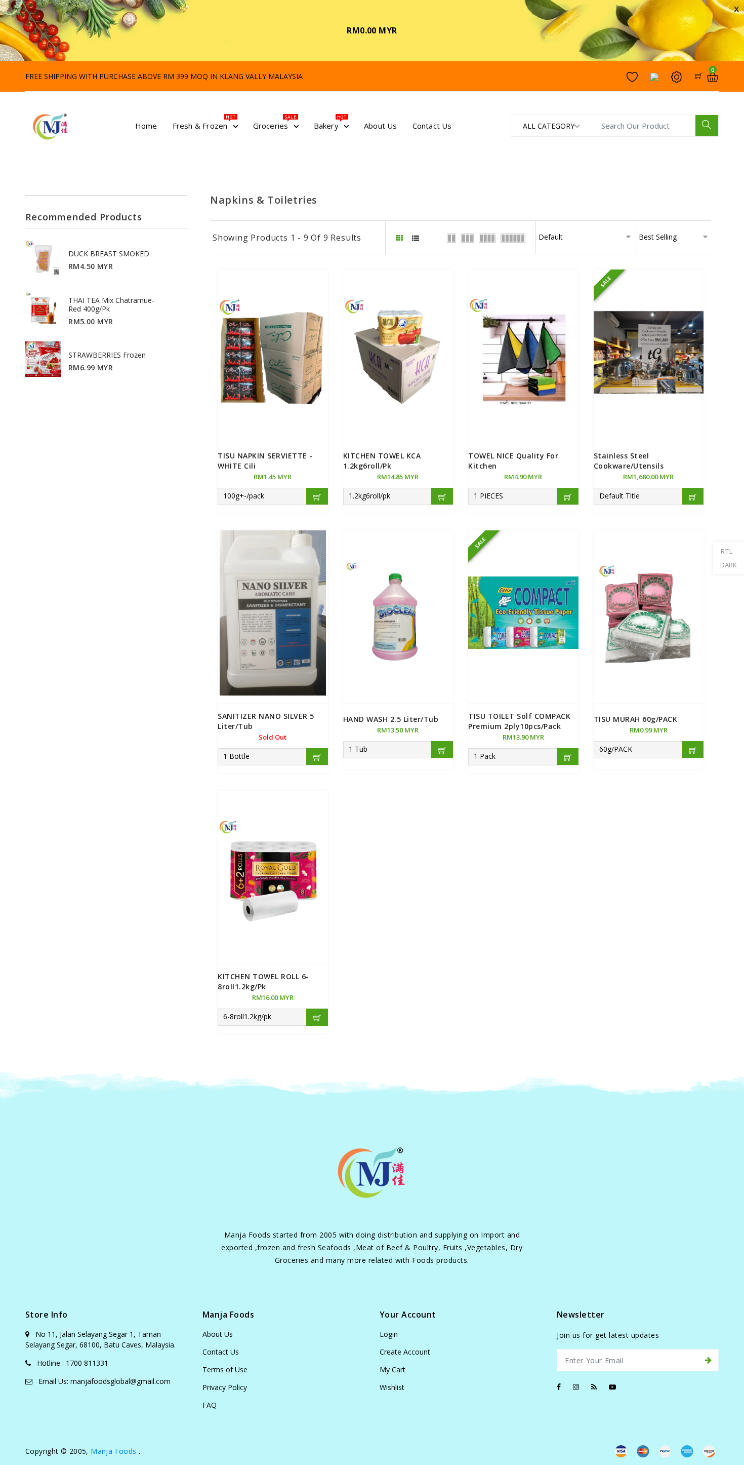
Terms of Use (224, 1369)
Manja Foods (115, 1451)
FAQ (209, 1405)
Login (389, 1334)
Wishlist (392, 1387)
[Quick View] (272, 342)
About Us (217, 1334)
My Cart (392, 1369)
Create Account (405, 1352)
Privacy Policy (224, 1387)
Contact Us (220, 1352)
